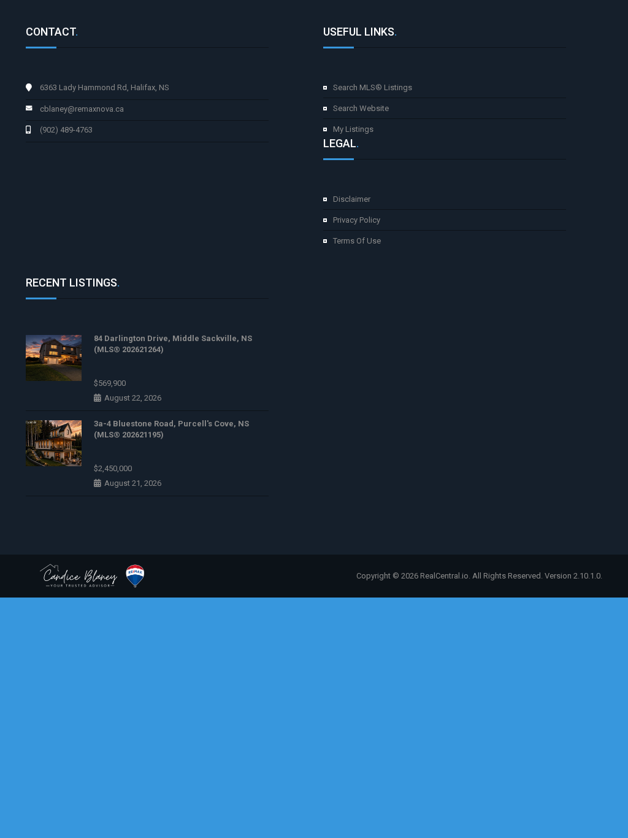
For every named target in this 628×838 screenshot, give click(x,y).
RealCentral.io (444, 575)
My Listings (353, 129)
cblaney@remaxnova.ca (82, 108)
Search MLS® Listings (372, 87)
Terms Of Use (357, 240)
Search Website (361, 108)
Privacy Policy (356, 220)
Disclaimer (351, 199)
